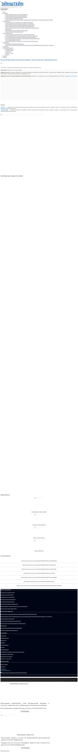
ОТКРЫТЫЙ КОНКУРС (7, 33)
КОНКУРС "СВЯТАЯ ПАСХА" (39, 550)
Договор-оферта (9, 50)
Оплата (4, 57)
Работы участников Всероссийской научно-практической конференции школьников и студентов (29, 45)
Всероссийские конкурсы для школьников (15, 16)
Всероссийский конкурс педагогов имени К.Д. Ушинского (19, 24)
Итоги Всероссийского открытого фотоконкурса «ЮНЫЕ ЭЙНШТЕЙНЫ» (22, 38)
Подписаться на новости (6, 656)
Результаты (6, 46)
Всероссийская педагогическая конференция (16, 30)
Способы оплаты (4, 645)
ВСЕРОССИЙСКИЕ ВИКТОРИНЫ (49, 581)
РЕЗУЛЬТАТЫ (73, 76)
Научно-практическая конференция (9, 604)
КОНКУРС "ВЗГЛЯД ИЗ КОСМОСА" (39, 537)
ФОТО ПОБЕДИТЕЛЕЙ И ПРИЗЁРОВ (12, 40)
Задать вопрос (4, 664)
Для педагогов (6, 21)
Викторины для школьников (7, 601)
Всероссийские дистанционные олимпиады (16, 17)
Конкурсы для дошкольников (7, 592)
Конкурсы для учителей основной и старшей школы (12, 623)
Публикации (8, 29)
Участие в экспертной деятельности (14, 32)
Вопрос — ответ (9, 53)
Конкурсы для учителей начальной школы (10, 621)
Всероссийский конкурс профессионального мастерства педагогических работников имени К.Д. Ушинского (26, 616)
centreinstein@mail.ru (4, 8)
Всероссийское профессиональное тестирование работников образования (18, 614)
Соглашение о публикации (6, 654)
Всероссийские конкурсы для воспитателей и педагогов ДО (20, 25)
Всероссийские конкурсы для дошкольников (16, 14)
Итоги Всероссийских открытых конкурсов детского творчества (21, 36)
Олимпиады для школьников (7, 597)
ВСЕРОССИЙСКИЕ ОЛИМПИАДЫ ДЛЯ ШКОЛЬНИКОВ (48, 577)
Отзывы (7, 54)
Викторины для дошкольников (8, 599)
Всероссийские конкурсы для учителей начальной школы (19, 26)
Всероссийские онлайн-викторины (14, 18)
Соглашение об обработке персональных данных (12, 652)
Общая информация (8, 48)
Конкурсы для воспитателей (7, 619)
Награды (5, 56)
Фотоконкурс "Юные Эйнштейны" (8, 608)
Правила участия (9, 49)
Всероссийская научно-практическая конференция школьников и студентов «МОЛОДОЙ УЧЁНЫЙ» (29, 20)
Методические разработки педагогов (14, 44)
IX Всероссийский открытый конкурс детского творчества (19, 34)
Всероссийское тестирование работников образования (19, 22)
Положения (8, 52)
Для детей (5, 13)
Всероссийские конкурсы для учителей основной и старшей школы (22, 28)
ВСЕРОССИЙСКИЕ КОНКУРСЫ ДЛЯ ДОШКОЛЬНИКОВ (48, 560)
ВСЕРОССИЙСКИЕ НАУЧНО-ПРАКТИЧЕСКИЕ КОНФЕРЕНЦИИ (51, 585)
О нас (4, 11)
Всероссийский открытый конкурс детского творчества (13, 606)
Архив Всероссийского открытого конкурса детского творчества (21, 41)
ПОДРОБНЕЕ (25, 711)
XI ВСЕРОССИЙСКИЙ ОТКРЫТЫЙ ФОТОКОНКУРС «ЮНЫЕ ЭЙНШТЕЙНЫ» (20, 37)
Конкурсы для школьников (6, 595)
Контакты (2, 666)
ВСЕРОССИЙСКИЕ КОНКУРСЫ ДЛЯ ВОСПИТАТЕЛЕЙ (47, 569)
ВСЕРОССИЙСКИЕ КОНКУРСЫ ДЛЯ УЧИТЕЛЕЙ (47, 573)
